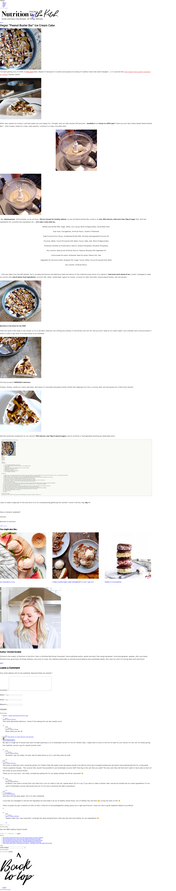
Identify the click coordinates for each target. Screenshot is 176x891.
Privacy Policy (5, 887)
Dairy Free (33, 15)
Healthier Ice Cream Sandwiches (113, 582)
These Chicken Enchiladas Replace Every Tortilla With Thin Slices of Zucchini (22, 841)
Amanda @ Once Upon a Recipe (9, 739)
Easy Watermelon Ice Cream (7, 582)
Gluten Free (4, 3)
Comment (4, 690)
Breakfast (4, 5)
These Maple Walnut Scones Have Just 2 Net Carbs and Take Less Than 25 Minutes (23, 837)
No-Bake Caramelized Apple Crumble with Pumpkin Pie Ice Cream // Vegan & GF (73, 582)
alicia (6, 718)
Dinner (4, 6)
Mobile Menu (2, 0)
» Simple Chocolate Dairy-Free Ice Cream (18, 715)
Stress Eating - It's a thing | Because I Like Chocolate (20, 736)
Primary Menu (33, 11)
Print (2, 456)
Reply (3, 725)
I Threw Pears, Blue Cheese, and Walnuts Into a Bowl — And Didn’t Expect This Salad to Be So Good (27, 843)
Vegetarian (4, 4)
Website (3, 704)
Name (3, 695)
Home (32, 13)
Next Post (1, 663)
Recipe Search (4, 2)
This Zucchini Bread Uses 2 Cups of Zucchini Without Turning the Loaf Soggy (22, 839)
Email (2, 700)
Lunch (32, 18)
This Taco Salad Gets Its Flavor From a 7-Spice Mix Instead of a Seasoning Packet (23, 840)
